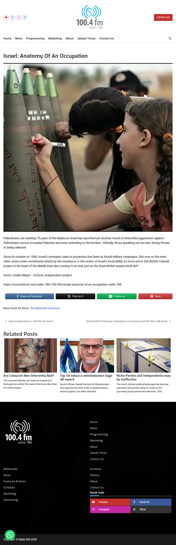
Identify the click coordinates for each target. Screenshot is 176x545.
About (70, 38)
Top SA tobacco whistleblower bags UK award (86, 378)
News (18, 38)
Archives (95, 469)
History (94, 475)
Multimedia (10, 469)
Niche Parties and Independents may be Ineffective (143, 378)
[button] (10, 535)
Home (7, 38)
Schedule (9, 487)
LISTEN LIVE (163, 17)
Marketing (55, 38)
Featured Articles (14, 481)
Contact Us (106, 38)
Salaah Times (87, 38)
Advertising (10, 500)
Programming (35, 38)
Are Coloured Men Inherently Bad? (28, 376)
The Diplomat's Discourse (45, 308)
